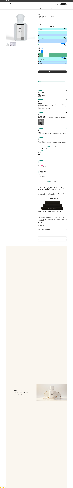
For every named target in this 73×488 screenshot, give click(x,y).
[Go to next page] (57, 146)
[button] (64, 4)
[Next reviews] (66, 238)
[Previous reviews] (38, 238)
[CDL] (9, 4)
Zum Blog (21, 394)
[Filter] (38, 88)
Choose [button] (42, 48)
